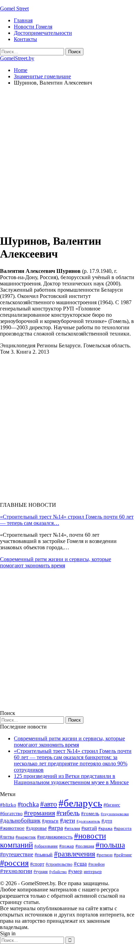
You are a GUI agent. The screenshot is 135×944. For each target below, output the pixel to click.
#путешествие (16, 854)
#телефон (96, 864)
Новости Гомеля (33, 27)
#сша (80, 863)
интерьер (93, 871)
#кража (105, 828)
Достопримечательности (43, 33)
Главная (23, 20)
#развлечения (74, 854)
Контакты (25, 39)
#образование (46, 846)
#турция (41, 871)
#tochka (28, 804)
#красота (123, 828)
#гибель (68, 813)
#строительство (59, 864)
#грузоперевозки (115, 814)
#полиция (84, 846)
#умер (75, 871)
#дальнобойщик (20, 820)
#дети (67, 820)
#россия (14, 862)
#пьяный (44, 854)
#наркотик (26, 837)
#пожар (66, 846)
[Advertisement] (67, 159)
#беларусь (80, 803)
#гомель (90, 813)
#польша (110, 845)
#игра (55, 827)
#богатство (11, 813)
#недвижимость (55, 837)
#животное (12, 828)
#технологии (16, 871)
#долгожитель (88, 821)
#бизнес (112, 805)
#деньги (50, 821)
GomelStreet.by (17, 58)
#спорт (37, 864)
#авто (48, 804)
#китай (89, 828)
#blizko (8, 805)
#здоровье (36, 828)
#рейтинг (123, 854)
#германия (39, 813)
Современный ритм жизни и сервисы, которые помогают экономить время (55, 562)
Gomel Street (14, 8)
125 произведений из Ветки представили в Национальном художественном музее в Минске (71, 779)
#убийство (58, 872)
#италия (72, 828)
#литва (7, 837)
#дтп (106, 821)
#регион (104, 854)
